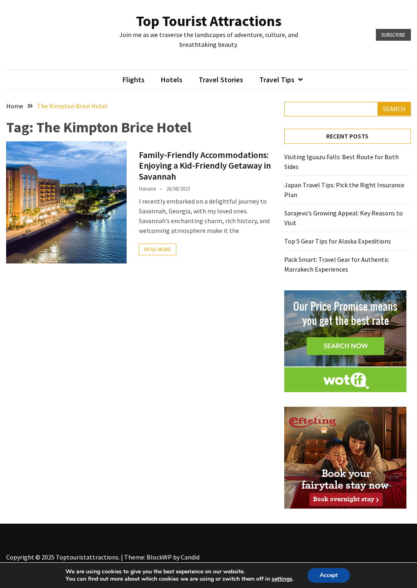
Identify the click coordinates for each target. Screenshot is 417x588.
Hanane (147, 188)
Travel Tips (276, 79)
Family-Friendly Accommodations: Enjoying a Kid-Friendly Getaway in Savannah (205, 165)
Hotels (171, 79)
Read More (157, 249)
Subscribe (393, 34)
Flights (134, 79)
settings (282, 579)
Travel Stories (221, 79)
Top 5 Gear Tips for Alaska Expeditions (337, 241)
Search (394, 109)
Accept (329, 575)
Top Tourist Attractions (208, 21)
